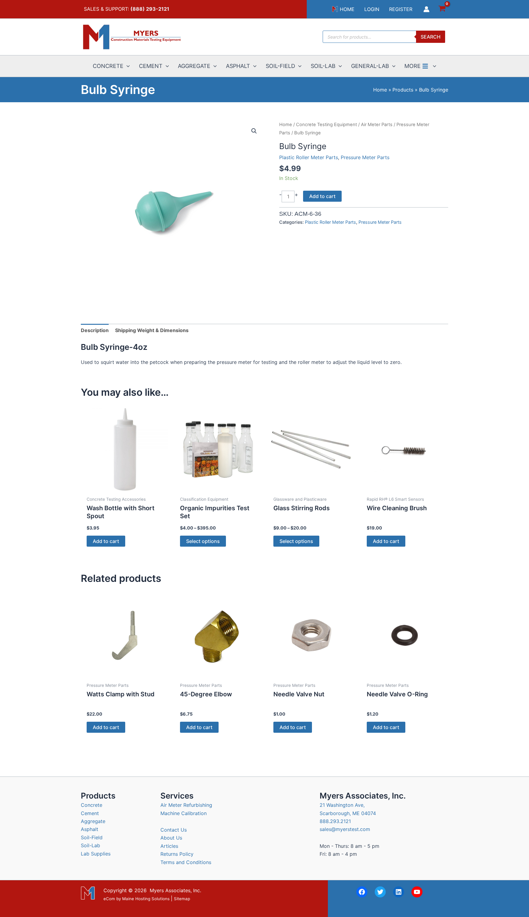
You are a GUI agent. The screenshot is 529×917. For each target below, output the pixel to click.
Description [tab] (95, 330)
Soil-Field (92, 837)
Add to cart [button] (106, 541)
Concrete (91, 805)
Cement (90, 813)
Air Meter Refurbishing (186, 805)
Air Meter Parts (376, 124)
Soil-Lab (90, 845)
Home (285, 124)
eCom (109, 898)
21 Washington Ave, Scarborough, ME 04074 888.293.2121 (348, 813)
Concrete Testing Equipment (326, 124)
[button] (126, 66)
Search (431, 37)
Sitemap (182, 898)
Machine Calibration (183, 813)
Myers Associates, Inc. (175, 890)
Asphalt (89, 829)
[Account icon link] (426, 9)
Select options (203, 541)
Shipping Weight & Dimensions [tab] (152, 330)
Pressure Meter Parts (365, 157)
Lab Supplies (96, 854)
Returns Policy (176, 854)
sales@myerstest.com (345, 829)
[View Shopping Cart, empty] (442, 9)
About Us (171, 838)
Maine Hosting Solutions (146, 898)
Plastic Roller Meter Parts (308, 157)
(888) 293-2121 (149, 9)
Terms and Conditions (185, 862)
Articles (169, 846)
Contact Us (173, 830)
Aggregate (93, 821)
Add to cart (322, 196)
